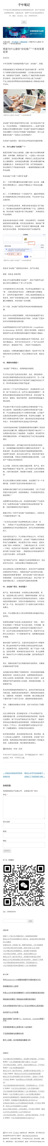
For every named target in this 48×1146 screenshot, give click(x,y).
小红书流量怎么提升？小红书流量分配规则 (24, 1094)
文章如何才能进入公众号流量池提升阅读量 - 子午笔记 (22, 1103)
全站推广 (6, 757)
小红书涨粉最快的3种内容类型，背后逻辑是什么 (20, 962)
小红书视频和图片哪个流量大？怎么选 (23, 1062)
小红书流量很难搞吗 (16, 1068)
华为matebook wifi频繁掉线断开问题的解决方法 (22, 980)
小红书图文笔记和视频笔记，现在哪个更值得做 (20, 951)
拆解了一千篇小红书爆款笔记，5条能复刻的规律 (20, 936)
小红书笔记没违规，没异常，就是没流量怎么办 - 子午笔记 (23, 1065)
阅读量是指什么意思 (10, 986)
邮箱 (4, 831)
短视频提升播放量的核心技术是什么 (24, 1100)
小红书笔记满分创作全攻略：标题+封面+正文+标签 (21, 948)
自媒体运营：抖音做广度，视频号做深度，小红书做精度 (23, 945)
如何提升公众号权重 (10, 1012)
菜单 (24, 22)
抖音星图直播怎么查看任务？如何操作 (17, 1027)
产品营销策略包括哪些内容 (13, 1033)
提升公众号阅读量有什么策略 (16, 1106)
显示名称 (6, 822)
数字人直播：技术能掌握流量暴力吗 (17, 1040)
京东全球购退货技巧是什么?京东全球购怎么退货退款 (23, 1006)
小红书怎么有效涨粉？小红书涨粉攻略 (25, 1088)
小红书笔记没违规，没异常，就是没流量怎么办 (20, 954)
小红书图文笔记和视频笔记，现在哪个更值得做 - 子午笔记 (23, 1059)
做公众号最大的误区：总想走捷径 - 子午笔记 (19, 1109)
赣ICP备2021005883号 (30, 1136)
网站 (4, 841)
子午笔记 (24, 4)
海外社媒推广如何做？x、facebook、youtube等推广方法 (24, 1019)
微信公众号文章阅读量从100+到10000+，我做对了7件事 (23, 960)
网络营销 (31, 755)
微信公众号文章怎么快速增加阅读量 (27, 1074)
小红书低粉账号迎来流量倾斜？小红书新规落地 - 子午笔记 (23, 1091)
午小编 (21, 757)
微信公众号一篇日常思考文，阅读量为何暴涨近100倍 (22, 957)
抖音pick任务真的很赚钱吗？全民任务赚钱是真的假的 (23, 993)
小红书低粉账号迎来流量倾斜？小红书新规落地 (20, 965)
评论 (5, 795)
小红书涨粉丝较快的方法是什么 (22, 1118)
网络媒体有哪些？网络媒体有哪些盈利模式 (19, 999)
